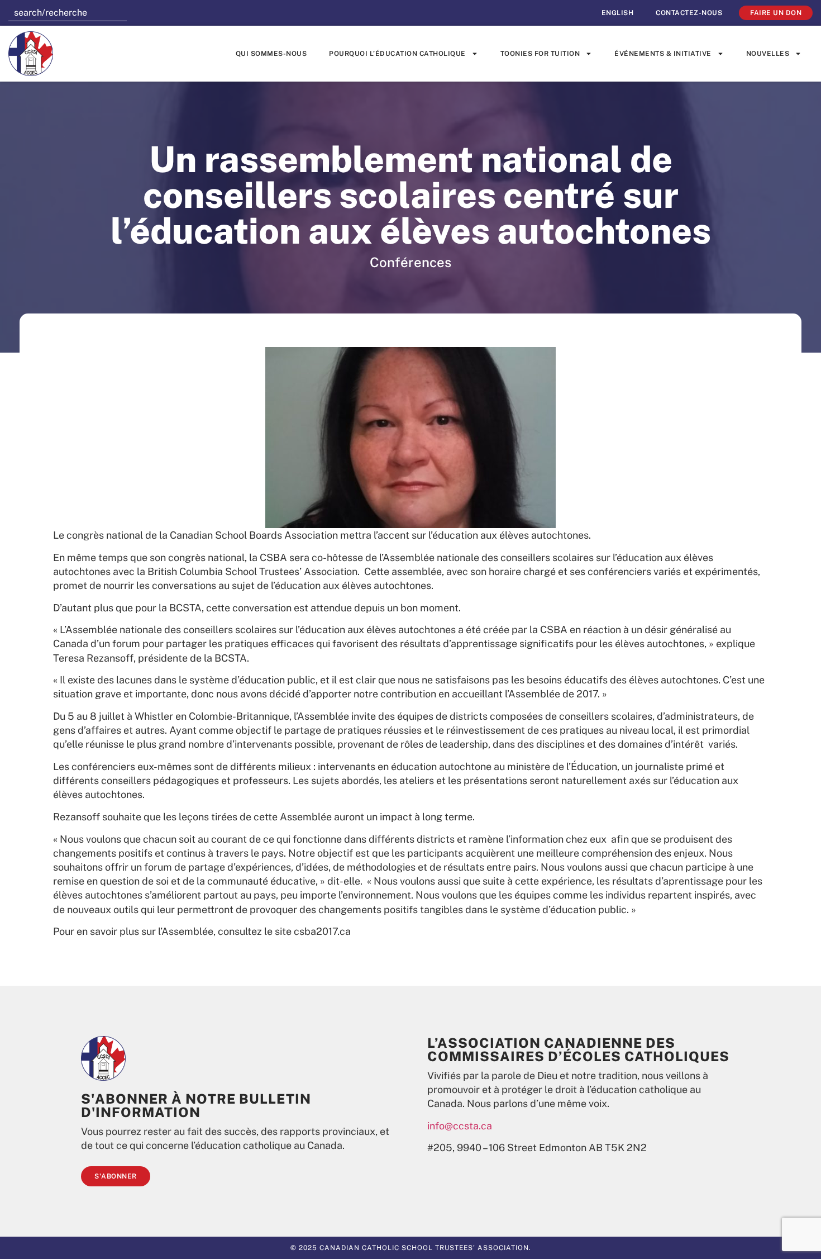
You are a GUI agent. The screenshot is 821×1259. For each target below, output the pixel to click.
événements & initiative (663, 54)
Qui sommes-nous (271, 54)
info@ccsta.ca (459, 1126)
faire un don (775, 13)
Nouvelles (768, 54)
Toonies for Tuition (540, 54)
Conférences (410, 262)
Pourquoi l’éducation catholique (397, 54)
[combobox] (67, 12)
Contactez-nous (689, 13)
